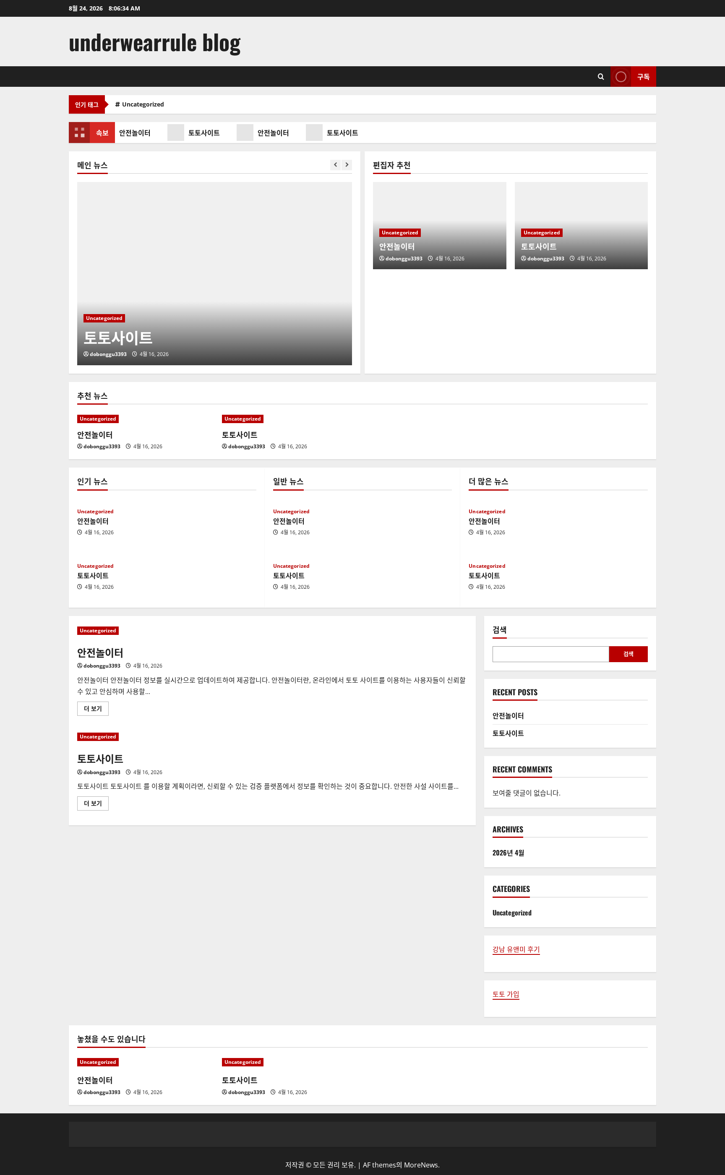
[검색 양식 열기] (601, 76)
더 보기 (95, 710)
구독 (643, 76)
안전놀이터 (131, 132)
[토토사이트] (214, 273)
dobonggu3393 (108, 354)
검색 (500, 629)
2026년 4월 (508, 852)
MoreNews (421, 1165)
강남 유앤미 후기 (516, 949)
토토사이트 (200, 132)
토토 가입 (506, 994)
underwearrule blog (154, 41)
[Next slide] (347, 165)
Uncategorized (143, 104)
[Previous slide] (335, 165)
